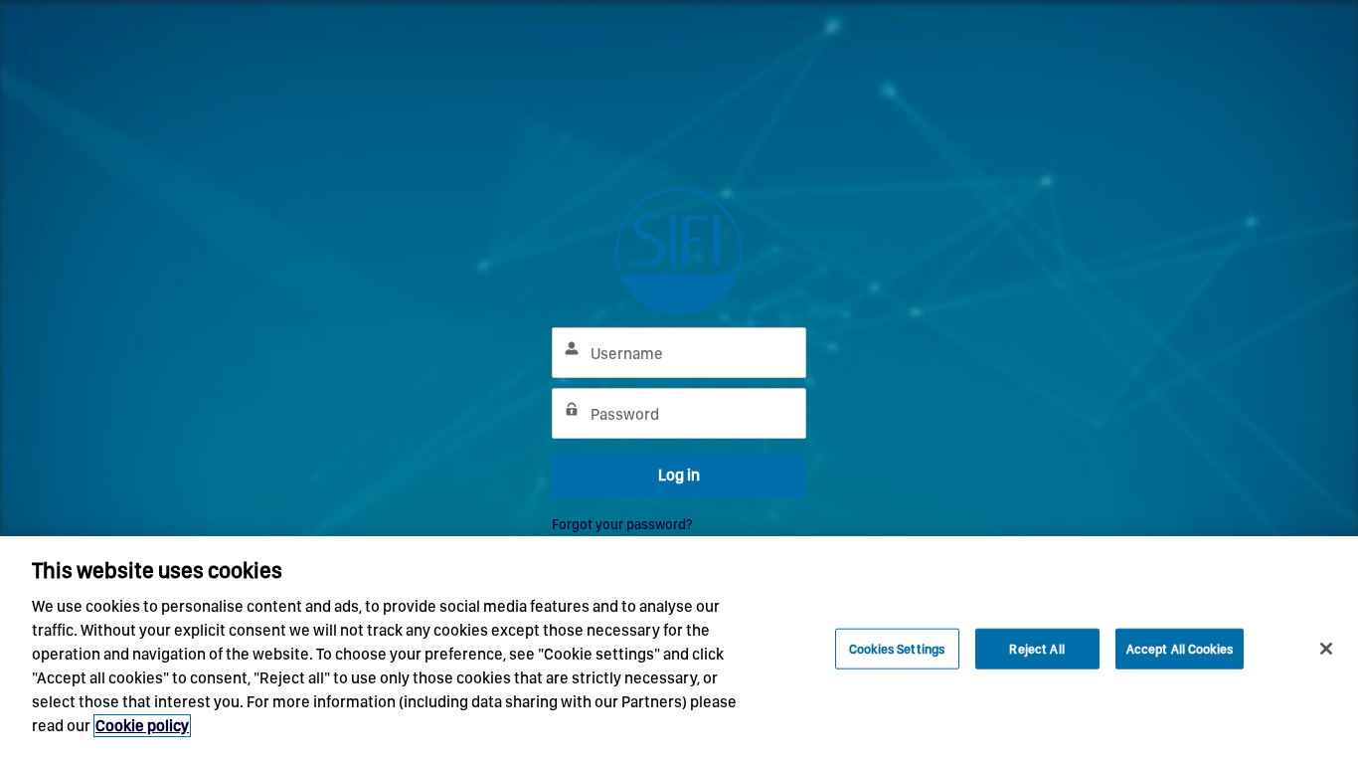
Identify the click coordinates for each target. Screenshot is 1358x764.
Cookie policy (142, 725)
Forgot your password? (622, 524)
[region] (679, 650)
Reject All (1036, 648)
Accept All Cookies (1179, 648)
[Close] (1326, 648)
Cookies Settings (896, 648)
